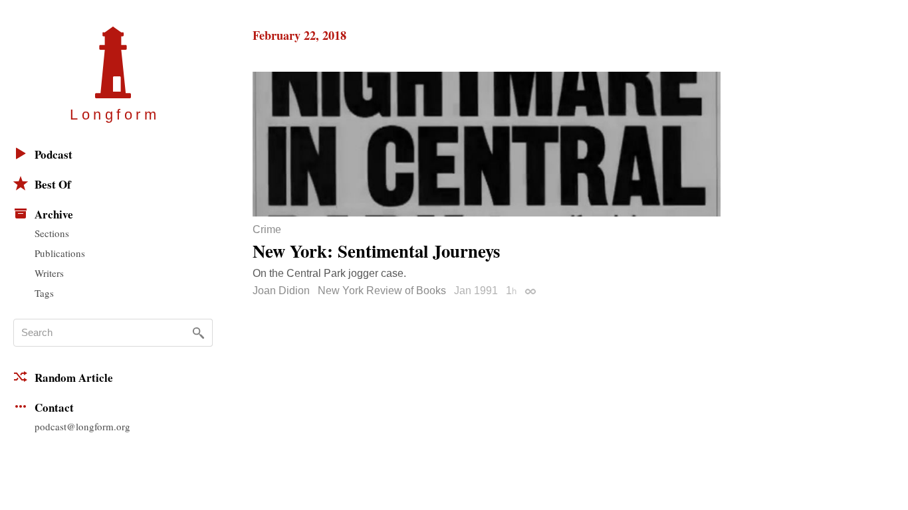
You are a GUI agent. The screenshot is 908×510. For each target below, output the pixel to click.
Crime (267, 229)
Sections (52, 233)
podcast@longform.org (82, 426)
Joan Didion (281, 290)
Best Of (53, 184)
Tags (44, 292)
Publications (60, 253)
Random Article (74, 377)
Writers (49, 273)
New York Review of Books (382, 290)
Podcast (53, 154)
